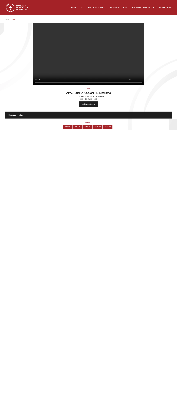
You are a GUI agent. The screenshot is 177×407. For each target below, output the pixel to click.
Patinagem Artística (118, 7)
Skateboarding (165, 7)
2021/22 (108, 127)
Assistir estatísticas (88, 104)
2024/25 (78, 127)
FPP (82, 7)
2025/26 (68, 127)
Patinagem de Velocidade (143, 7)
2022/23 (98, 127)
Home (73, 7)
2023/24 (88, 127)
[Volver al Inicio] (17, 7)
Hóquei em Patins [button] (95, 7)
